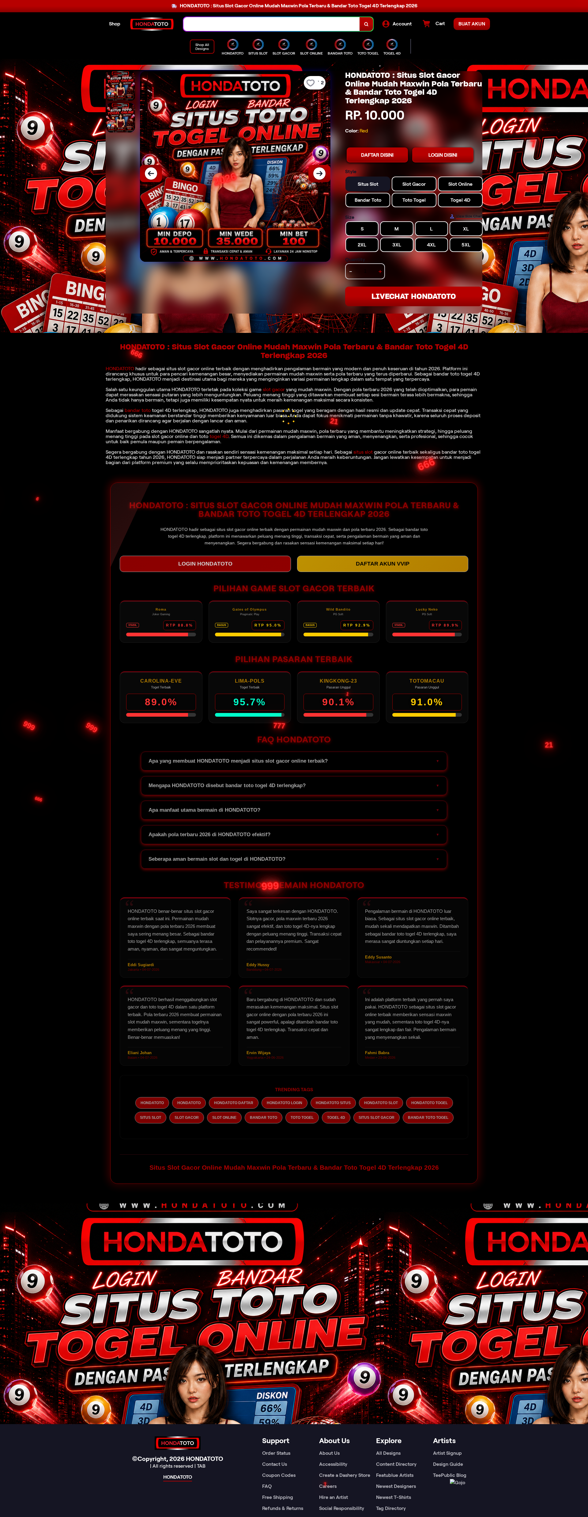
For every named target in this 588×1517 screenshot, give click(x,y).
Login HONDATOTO (205, 564)
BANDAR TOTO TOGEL (428, 1117)
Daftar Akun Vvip (382, 564)
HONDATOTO (120, 368)
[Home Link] (152, 24)
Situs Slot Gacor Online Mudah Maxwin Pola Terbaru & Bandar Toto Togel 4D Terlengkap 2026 (294, 1167)
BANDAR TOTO (263, 1117)
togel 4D (218, 436)
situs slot (363, 452)
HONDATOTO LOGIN (284, 1103)
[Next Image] (319, 173)
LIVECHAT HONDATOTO (413, 296)
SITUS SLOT (150, 1117)
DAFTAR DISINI (377, 155)
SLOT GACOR (187, 1117)
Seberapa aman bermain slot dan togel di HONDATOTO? (217, 859)
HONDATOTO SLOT (381, 1103)
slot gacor (274, 389)
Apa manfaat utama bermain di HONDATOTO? (204, 810)
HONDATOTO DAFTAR (233, 1103)
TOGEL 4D (336, 1117)
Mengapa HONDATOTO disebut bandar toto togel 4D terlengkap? (227, 785)
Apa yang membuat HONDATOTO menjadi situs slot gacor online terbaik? (238, 761)
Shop (114, 23)
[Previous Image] (151, 173)
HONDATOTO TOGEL (429, 1103)
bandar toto (138, 410)
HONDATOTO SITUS (333, 1103)
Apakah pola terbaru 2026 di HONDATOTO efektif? (209, 834)
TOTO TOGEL (302, 1117)
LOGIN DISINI (442, 155)
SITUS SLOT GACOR (376, 1117)
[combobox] (271, 24)
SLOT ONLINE (224, 1117)
